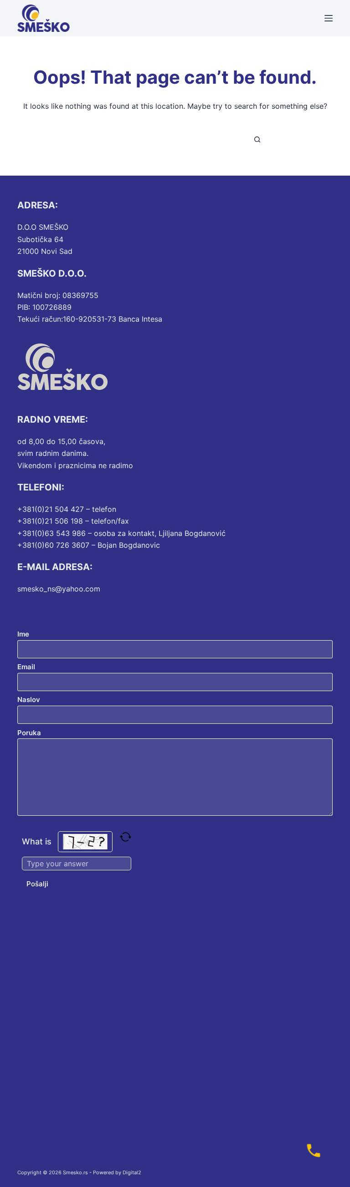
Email (26, 666)
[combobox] (166, 139)
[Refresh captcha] (125, 837)
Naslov (28, 699)
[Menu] (328, 18)
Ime (23, 634)
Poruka (29, 732)
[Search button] (257, 139)
